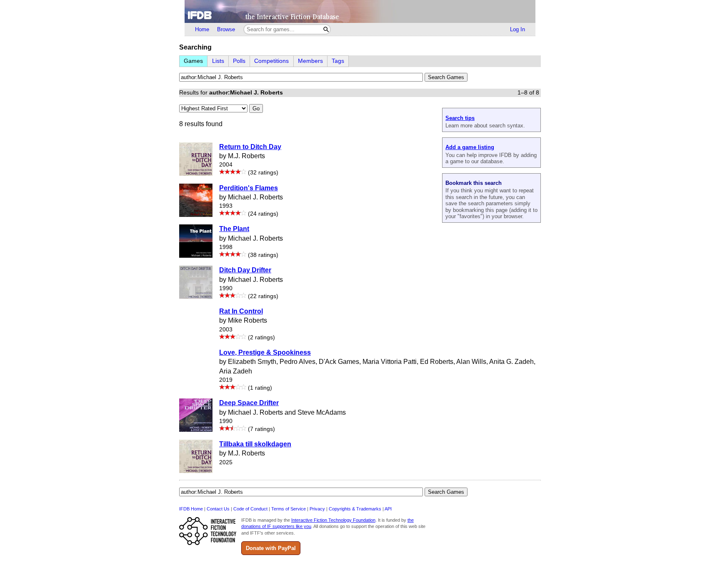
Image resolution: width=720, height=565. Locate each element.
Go (256, 108)
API (388, 508)
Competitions (271, 61)
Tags (338, 61)
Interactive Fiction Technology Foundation (333, 520)
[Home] (360, 11)
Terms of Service (288, 508)
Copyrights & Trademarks (355, 508)
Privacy (317, 508)
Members (310, 61)
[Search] (326, 29)
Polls (239, 61)
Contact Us (218, 508)
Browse (226, 29)
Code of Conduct (250, 508)
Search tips (460, 118)
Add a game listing (469, 147)
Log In (517, 29)
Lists (218, 61)
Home (202, 29)
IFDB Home (191, 508)
